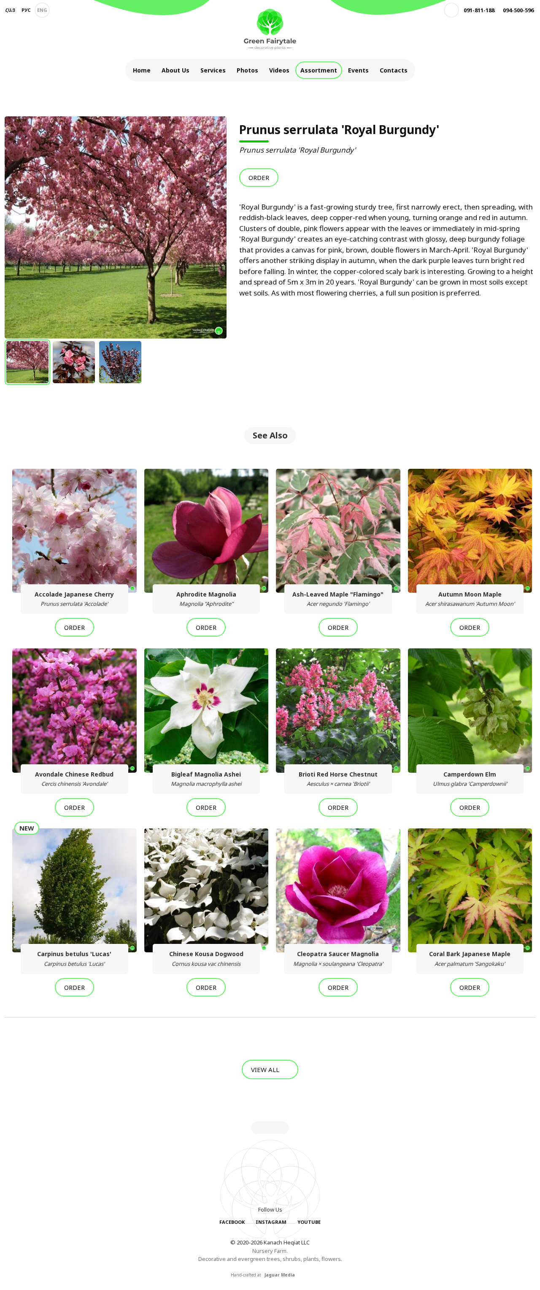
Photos (247, 70)
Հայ (10, 10)
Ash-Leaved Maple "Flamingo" (337, 598)
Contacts (394, 70)
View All (266, 1069)
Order (258, 177)
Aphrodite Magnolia (206, 598)
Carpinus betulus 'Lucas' (74, 958)
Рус (26, 10)
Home (142, 70)
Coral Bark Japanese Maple (469, 958)
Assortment (318, 70)
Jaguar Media (280, 1275)
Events (358, 70)
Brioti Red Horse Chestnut (338, 778)
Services (213, 70)
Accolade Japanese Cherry (74, 598)
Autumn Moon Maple (470, 598)
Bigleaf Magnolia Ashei (206, 778)
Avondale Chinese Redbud (74, 778)
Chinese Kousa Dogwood (206, 958)
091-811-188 (479, 10)
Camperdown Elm (470, 778)
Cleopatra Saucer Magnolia (338, 958)
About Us (175, 70)
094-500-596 (518, 10)
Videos (279, 70)
